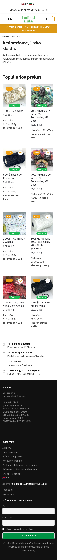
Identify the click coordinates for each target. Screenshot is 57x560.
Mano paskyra (10, 452)
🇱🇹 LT (32, 3)
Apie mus (7, 447)
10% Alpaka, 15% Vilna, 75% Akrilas (13, 304)
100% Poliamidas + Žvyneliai (14, 240)
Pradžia (5, 36)
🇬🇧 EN (5, 477)
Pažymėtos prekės (12, 456)
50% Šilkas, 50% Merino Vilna (12, 176)
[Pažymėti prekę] (20, 89)
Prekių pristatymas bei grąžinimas (20, 465)
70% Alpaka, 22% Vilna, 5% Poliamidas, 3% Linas (41, 115)
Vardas (6, 506)
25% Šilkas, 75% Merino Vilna (40, 304)
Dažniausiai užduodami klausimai (19, 469)
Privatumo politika (12, 460)
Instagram (8, 493)
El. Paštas (7, 517)
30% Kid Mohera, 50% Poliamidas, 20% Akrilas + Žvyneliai (40, 243)
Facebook (7, 489)
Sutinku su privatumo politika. (19, 529)
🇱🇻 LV (24, 3)
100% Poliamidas (13, 110)
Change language (12, 473)
